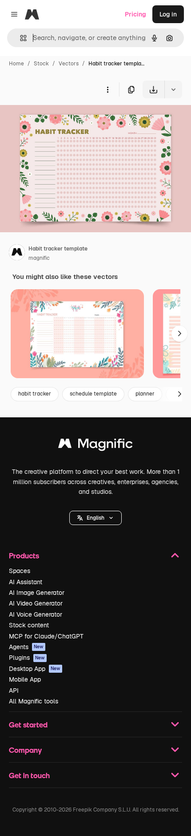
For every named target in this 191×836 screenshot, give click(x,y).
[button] (95, 518)
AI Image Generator (36, 593)
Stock (41, 63)
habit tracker (34, 393)
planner (145, 393)
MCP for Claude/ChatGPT (46, 636)
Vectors (69, 63)
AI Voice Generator (35, 614)
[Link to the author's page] (17, 253)
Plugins (27, 658)
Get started (28, 724)
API (14, 691)
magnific (39, 258)
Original (56, 119)
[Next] (179, 333)
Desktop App (34, 669)
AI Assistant (25, 582)
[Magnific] (95, 445)
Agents (26, 647)
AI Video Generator (36, 603)
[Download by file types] (173, 89)
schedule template (93, 393)
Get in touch (29, 775)
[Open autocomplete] (20, 38)
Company (25, 750)
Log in (168, 14)
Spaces (19, 571)
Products (24, 555)
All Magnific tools (33, 701)
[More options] (107, 89)
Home (16, 63)
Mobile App (25, 679)
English (95, 517)
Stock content (29, 625)
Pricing (135, 14)
